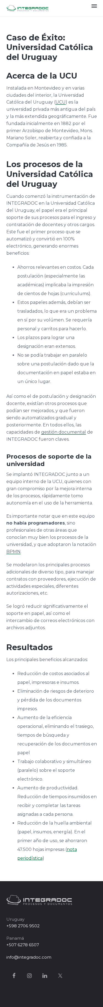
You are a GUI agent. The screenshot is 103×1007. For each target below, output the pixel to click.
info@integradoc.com (28, 957)
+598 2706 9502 (23, 925)
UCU (60, 102)
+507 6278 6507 (22, 944)
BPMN (13, 551)
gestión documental (63, 432)
